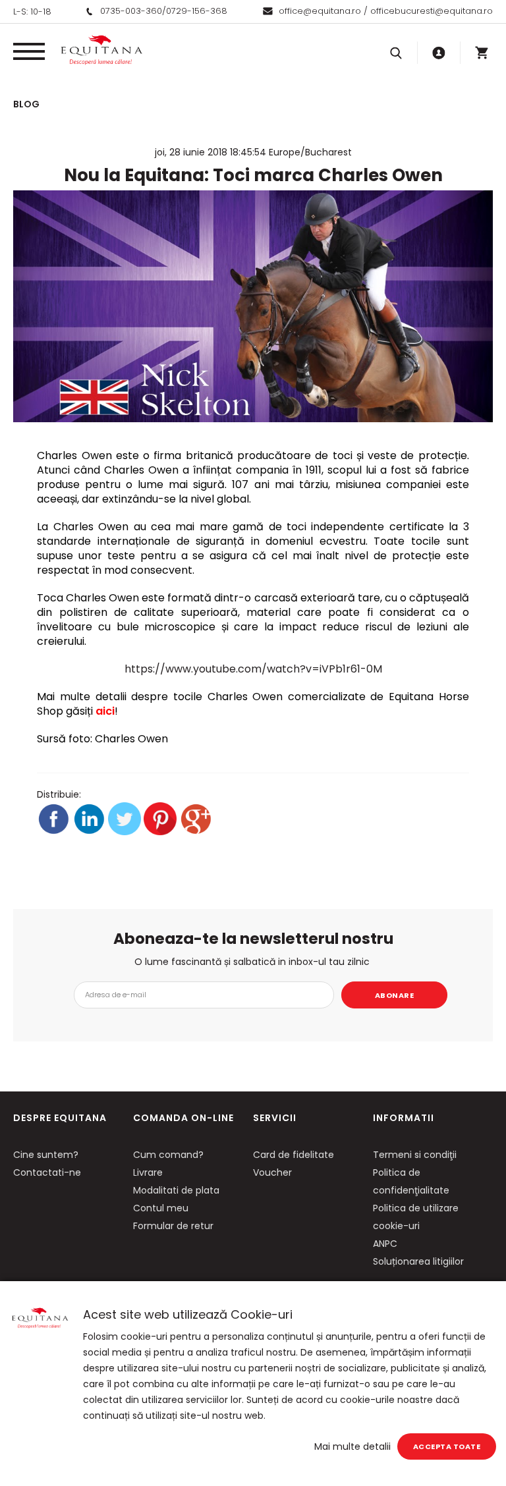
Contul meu (160, 1208)
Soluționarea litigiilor (418, 1261)
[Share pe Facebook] (54, 832)
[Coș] (481, 52)
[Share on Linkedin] (90, 832)
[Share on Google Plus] (195, 832)
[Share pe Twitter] (126, 832)
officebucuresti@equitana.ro (431, 11)
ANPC (385, 1243)
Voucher (272, 1172)
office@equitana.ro (320, 11)
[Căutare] (396, 52)
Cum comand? (168, 1154)
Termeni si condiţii (415, 1154)
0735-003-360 (131, 11)
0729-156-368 (196, 11)
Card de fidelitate (293, 1154)
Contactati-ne (47, 1172)
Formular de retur (173, 1225)
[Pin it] (161, 832)
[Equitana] (101, 50)
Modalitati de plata (176, 1190)
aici (105, 711)
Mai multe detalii (352, 1446)
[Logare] (439, 52)
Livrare (148, 1172)
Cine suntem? (45, 1154)
